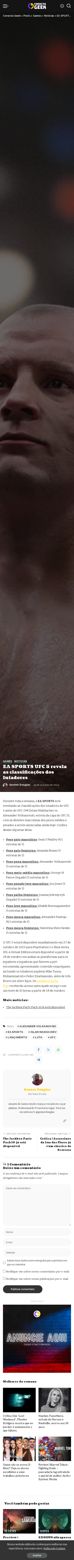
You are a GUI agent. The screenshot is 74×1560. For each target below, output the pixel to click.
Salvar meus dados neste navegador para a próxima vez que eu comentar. (37, 1262)
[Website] (64, 1121)
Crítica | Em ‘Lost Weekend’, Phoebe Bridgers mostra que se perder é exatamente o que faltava (18, 1423)
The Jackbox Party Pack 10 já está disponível (35, 1007)
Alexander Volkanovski (38, 1026)
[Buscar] (68, 6)
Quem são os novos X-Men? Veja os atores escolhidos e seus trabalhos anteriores (17, 1470)
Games (7, 761)
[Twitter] (48, 1050)
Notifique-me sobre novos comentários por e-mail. (38, 1271)
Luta (38, 1037)
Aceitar (37, 1555)
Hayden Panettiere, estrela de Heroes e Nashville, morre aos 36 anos (53, 1421)
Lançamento (17, 1037)
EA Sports (15, 1032)
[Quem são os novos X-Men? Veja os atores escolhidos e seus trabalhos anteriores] (19, 1449)
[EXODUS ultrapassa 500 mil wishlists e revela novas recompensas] (54, 1521)
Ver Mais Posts (37, 1094)
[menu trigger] (6, 6)
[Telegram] (38, 1060)
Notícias (20, 761)
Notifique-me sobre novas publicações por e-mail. (37, 1279)
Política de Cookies (54, 1548)
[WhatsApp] (58, 1050)
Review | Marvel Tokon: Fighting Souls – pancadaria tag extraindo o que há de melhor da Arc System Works (54, 1472)
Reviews (10, 1531)
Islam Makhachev (44, 1032)
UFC (52, 1037)
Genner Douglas (20, 784)
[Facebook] (38, 1050)
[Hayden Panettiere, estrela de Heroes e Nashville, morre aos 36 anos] (54, 1400)
